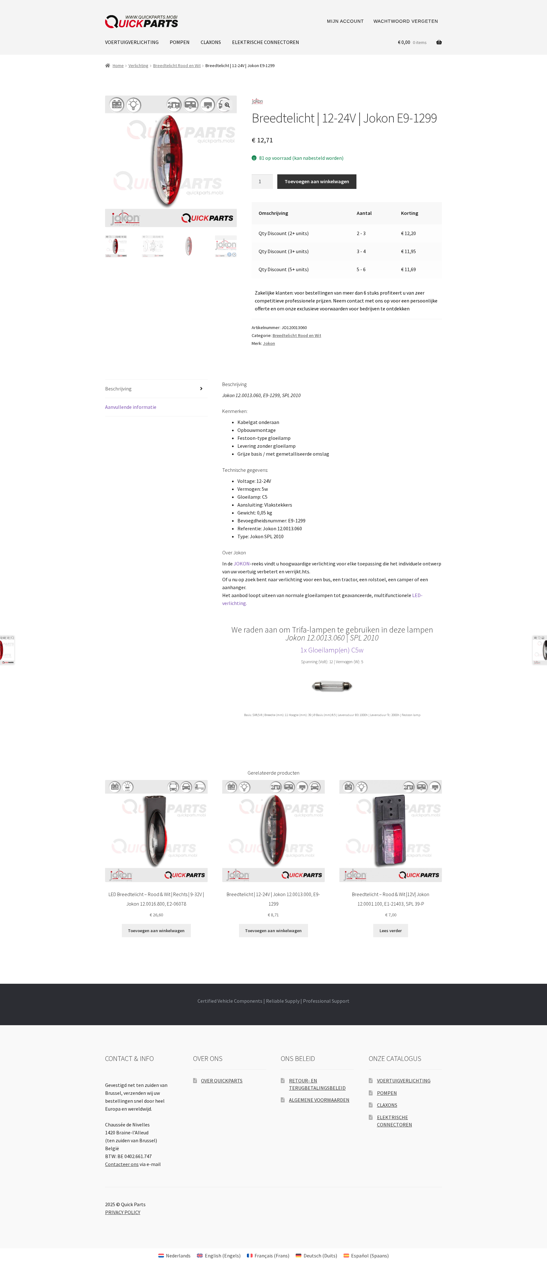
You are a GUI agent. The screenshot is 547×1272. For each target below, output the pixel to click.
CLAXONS (211, 42)
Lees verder (391, 930)
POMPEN (180, 42)
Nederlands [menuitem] (178, 1255)
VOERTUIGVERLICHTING (132, 42)
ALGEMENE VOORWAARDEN (319, 1100)
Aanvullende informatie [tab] (130, 407)
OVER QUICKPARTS (221, 1080)
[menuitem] (174, 1255)
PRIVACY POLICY (122, 1212)
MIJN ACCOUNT (345, 21)
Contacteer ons (122, 1164)
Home (118, 65)
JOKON (242, 563)
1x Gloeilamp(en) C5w (332, 649)
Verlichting (138, 65)
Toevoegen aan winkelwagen (317, 181)
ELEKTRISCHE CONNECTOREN (265, 42)
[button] (227, 105)
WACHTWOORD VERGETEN (406, 21)
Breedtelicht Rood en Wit (177, 65)
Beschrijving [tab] (118, 388)
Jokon (269, 343)
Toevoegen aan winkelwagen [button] (156, 930)
